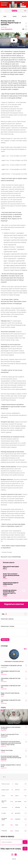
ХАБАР (4, 16)
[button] (25, 11)
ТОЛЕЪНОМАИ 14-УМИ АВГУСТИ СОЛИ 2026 (10, 700)
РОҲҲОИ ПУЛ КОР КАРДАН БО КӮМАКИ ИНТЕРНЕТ (10, 583)
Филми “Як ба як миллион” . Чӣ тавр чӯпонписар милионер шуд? (11, 575)
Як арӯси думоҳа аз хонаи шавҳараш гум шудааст (10, 727)
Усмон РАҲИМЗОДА (6, 29)
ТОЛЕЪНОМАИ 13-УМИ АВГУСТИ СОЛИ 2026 (10, 686)
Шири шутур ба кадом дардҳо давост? (11, 567)
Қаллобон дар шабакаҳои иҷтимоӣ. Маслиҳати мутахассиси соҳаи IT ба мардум (10, 592)
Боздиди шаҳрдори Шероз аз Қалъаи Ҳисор (11, 765)
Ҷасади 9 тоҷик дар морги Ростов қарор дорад (10, 735)
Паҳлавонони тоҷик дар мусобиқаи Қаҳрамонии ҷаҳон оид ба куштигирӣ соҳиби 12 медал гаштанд (11, 743)
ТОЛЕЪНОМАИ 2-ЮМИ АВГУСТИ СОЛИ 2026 (10, 679)
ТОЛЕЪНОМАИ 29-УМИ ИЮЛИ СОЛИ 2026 (11, 665)
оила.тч (4, 776)
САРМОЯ (14, 16)
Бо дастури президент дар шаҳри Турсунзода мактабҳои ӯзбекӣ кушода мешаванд (11, 757)
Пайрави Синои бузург (7, 750)
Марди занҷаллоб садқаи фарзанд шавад (10, 693)
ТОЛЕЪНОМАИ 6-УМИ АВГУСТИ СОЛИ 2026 (10, 671)
